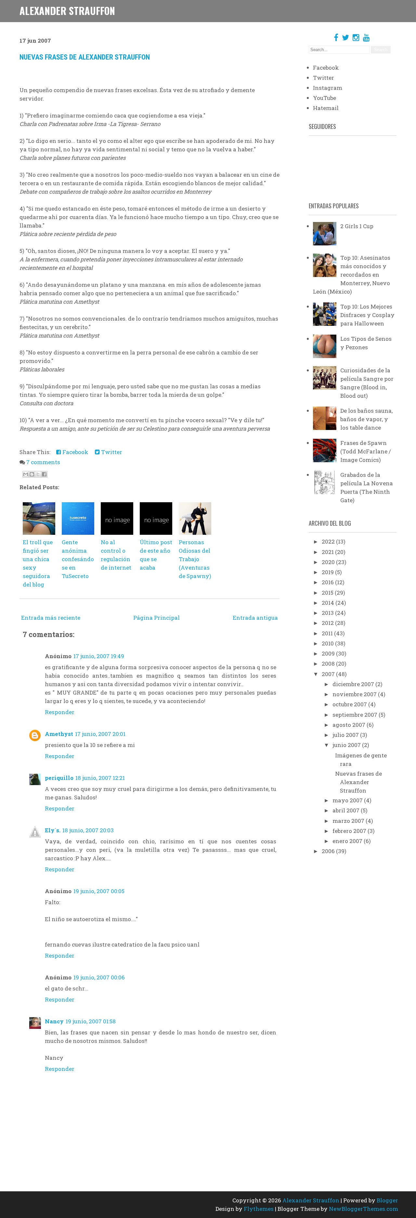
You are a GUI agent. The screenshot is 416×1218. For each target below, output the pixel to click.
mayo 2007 (348, 800)
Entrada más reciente (50, 617)
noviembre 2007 (355, 694)
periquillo (59, 778)
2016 (328, 582)
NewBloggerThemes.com (363, 1208)
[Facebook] (336, 37)
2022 (329, 541)
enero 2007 (348, 841)
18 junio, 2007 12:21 (100, 778)
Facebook (74, 452)
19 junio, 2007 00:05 (98, 891)
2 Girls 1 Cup (356, 226)
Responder (59, 712)
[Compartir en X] (38, 474)
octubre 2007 (350, 704)
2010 (328, 643)
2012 (328, 623)
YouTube (324, 98)
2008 (329, 663)
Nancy (54, 1021)
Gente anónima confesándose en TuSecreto (78, 559)
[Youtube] (366, 37)
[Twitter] (345, 37)
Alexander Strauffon (67, 10)
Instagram (327, 87)
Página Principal (156, 617)
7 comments (43, 462)
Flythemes (259, 1208)
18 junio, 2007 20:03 (88, 830)
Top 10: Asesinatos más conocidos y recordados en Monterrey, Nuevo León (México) (351, 274)
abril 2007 (346, 810)
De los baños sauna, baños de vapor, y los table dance (366, 419)
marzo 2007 (349, 820)
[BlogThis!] (32, 474)
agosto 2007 (349, 724)
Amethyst (59, 734)
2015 (328, 592)
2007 (329, 674)
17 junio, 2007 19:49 (98, 656)
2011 (328, 633)
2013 (328, 612)
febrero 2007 (350, 831)
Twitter (111, 452)
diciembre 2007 (353, 684)
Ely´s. (52, 830)
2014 (328, 602)
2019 (328, 572)
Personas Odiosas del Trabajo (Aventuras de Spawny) (195, 559)
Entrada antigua (255, 617)
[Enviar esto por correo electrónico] (25, 474)
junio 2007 (347, 745)
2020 (329, 562)
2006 (329, 851)
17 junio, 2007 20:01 (100, 734)
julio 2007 (346, 735)
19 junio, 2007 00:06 (99, 977)
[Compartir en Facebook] (44, 474)
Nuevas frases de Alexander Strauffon (85, 57)
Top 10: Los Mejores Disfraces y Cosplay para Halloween (367, 315)
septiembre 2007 (355, 714)
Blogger (387, 1200)
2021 (328, 552)
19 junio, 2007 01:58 (91, 1021)
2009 (329, 653)
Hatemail (326, 108)
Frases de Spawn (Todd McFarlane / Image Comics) (365, 451)
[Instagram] (356, 37)
